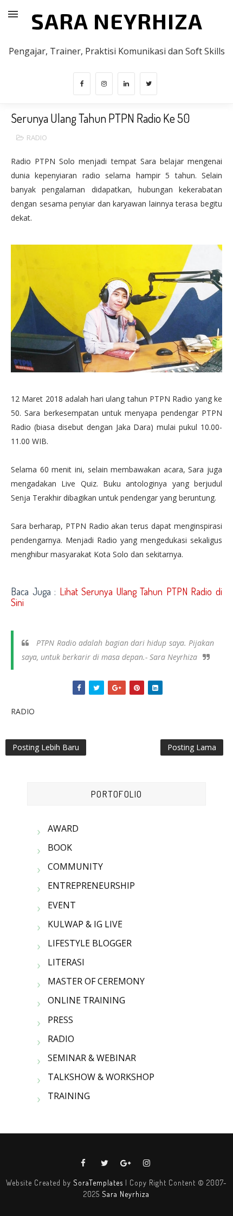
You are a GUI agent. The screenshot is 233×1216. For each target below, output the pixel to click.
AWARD (63, 828)
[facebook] (81, 83)
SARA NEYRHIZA (117, 21)
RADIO (37, 137)
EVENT (62, 905)
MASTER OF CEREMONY (96, 981)
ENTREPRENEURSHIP (91, 885)
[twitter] (148, 83)
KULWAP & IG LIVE (85, 924)
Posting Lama (191, 747)
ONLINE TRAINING (86, 1000)
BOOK (60, 847)
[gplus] (126, 1163)
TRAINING (69, 1096)
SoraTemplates (98, 1182)
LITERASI (66, 962)
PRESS (60, 1020)
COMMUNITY (75, 866)
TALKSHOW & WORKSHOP (101, 1077)
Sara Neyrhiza (126, 1194)
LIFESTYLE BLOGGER (90, 943)
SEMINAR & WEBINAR (92, 1058)
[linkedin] (126, 83)
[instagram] (104, 83)
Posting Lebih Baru (45, 747)
